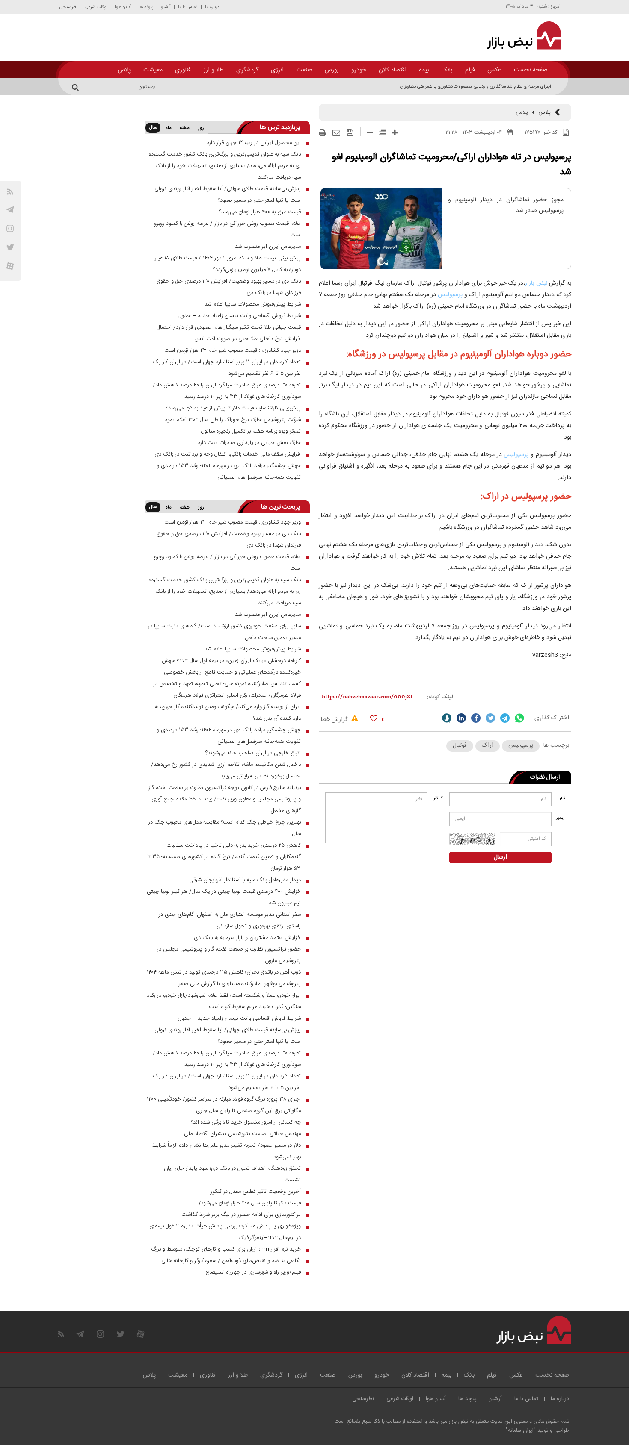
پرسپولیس (449, 295)
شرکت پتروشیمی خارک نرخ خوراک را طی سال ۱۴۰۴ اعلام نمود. (232, 419)
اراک (487, 745)
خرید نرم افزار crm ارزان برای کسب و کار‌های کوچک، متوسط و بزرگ (226, 1249)
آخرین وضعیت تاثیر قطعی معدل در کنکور (256, 1191)
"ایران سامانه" (521, 1430)
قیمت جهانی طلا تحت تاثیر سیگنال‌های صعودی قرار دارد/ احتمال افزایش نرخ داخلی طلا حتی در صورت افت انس (229, 333)
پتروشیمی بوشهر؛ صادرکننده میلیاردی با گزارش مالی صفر (240, 984)
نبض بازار (536, 283)
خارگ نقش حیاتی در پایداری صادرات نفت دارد (249, 442)
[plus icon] (395, 132)
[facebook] (476, 718)
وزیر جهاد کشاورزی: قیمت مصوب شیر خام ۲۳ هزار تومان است (232, 350)
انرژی (277, 70)
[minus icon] (370, 132)
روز (201, 128)
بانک (447, 70)
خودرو (358, 70)
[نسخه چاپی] (322, 133)
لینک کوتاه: (440, 697)
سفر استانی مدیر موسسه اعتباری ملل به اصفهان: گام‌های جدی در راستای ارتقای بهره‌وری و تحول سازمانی (230, 920)
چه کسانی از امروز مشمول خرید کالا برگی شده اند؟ (246, 1122)
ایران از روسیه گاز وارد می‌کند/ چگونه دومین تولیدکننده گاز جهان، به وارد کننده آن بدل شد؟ (227, 712)
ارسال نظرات (545, 777)
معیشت (153, 70)
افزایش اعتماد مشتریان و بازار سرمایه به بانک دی (247, 937)
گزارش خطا (335, 720)
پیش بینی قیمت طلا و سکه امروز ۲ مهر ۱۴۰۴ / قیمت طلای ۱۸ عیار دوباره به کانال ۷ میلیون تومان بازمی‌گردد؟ (228, 263)
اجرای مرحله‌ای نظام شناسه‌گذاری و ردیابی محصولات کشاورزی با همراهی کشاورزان (475, 87)
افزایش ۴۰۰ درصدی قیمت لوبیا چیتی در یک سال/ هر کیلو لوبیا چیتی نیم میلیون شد (224, 897)
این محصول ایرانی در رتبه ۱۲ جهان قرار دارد (254, 142)
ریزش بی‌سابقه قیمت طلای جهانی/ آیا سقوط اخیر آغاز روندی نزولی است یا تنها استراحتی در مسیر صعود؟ (227, 194)
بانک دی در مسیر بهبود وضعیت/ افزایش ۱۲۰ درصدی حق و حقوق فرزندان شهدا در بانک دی (229, 287)
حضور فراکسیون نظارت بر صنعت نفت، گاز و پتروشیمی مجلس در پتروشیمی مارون (229, 955)
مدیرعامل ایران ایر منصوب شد (268, 246)
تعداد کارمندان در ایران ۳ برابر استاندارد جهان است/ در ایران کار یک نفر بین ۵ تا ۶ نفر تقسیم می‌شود (227, 367)
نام (562, 798)
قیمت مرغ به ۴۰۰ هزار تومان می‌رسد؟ (260, 212)
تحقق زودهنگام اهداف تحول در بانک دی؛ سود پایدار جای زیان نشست (232, 1174)
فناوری (183, 70)
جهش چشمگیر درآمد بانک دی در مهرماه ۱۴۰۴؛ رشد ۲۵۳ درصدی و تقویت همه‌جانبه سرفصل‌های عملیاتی (229, 471)
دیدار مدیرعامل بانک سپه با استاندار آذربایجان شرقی (245, 880)
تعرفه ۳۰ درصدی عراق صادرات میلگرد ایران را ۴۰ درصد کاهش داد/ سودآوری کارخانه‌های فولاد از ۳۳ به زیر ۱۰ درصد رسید (227, 390)
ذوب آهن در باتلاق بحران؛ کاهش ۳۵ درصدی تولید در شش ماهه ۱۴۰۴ (224, 972)
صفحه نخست (531, 70)
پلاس (124, 70)
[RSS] (10, 191)
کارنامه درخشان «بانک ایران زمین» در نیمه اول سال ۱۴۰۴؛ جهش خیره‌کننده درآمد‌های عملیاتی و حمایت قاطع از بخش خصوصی (231, 666)
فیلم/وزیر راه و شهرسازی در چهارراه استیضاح (253, 1272)
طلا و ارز (213, 70)
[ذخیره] (350, 133)
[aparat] (10, 266)
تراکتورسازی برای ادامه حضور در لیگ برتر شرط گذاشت (241, 1214)
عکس (494, 70)
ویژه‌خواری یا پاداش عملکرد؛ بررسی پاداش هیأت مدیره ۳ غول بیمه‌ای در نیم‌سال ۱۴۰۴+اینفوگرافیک (225, 1231)
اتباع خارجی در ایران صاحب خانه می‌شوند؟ (253, 753)
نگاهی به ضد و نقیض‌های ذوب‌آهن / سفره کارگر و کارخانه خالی (231, 1260)
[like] (373, 718)
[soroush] (446, 718)
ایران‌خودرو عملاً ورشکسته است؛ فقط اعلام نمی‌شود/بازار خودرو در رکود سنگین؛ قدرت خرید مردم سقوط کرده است (224, 1001)
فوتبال (460, 745)
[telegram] (10, 209)
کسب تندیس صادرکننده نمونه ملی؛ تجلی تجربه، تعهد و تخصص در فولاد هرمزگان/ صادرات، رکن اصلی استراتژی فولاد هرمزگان (227, 689)
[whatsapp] (519, 718)
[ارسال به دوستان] (336, 133)
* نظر (438, 798)
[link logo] (519, 35)
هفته (185, 128)
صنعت (304, 70)
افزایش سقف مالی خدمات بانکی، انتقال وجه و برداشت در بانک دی (227, 454)
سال (153, 128)
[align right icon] (382, 132)
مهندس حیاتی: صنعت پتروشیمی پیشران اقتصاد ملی (242, 1134)
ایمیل (560, 818)
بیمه (424, 70)
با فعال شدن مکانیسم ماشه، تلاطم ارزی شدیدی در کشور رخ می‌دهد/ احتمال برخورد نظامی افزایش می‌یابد (226, 770)
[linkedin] (461, 718)
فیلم (470, 70)
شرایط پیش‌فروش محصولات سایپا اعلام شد (253, 304)
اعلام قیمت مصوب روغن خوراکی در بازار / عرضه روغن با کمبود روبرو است (227, 229)
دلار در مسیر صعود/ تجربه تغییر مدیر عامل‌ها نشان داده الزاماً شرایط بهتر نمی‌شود (226, 1151)
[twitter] (490, 718)
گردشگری (247, 70)
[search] (76, 86)
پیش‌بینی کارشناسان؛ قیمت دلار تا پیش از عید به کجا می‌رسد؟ (233, 408)
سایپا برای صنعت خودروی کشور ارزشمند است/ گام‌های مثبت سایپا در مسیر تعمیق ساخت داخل (224, 631)
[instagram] (10, 228)
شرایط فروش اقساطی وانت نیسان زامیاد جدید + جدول (239, 316)
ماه (168, 128)
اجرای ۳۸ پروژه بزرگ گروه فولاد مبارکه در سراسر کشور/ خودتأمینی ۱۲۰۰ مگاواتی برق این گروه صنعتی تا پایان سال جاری (224, 1105)
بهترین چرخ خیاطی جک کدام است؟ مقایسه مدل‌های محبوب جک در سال (224, 828)
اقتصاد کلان (392, 70)
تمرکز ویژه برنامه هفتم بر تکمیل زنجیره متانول (251, 431)
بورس (331, 70)
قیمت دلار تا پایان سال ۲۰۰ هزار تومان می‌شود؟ (250, 1203)
